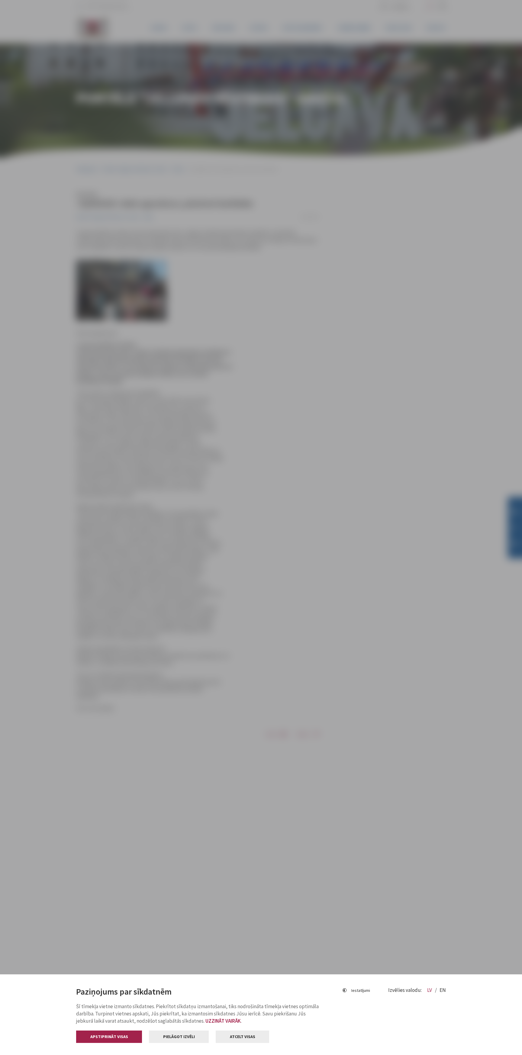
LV (430, 990)
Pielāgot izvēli (179, 1036)
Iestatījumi (360, 990)
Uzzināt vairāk (223, 1021)
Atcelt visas (242, 1036)
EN (443, 990)
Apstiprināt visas (109, 1036)
